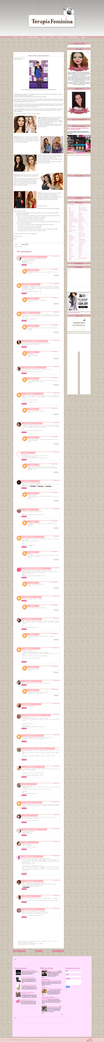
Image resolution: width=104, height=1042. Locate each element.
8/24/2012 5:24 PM (56, 422)
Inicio (15, 37)
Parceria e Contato (72, 37)
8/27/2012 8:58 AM (54, 269)
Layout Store (31, 1039)
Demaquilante (71, 217)
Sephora (70, 248)
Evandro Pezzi (29, 394)
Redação (27, 481)
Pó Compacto (71, 245)
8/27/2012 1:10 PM (56, 814)
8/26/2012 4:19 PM (56, 714)
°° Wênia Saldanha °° (31, 341)
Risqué (70, 246)
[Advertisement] (79, 164)
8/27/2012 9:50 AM (54, 666)
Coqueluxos (28, 597)
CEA (80, 211)
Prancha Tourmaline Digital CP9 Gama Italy (29, 970)
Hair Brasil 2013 (72, 226)
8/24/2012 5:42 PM (56, 452)
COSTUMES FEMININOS (33, 568)
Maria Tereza (29, 423)
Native (80, 237)
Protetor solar (81, 243)
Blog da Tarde (29, 856)
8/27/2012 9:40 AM (54, 551)
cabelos (21, 246)
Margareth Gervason (31, 257)
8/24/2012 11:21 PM (56, 596)
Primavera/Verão (82, 241)
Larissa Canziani (30, 909)
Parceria (70, 241)
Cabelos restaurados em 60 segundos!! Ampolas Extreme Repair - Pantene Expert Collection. (78, 129)
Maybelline (71, 235)
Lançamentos (81, 228)
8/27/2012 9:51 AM (54, 689)
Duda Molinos (81, 219)
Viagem (80, 254)
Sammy (27, 509)
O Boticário (71, 239)
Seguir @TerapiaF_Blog (79, 199)
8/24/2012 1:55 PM (56, 312)
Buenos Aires (71, 211)
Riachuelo (81, 245)
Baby (70, 208)
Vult (79, 256)
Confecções (71, 215)
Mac (69, 234)
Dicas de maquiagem (73, 219)
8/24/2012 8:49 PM (56, 536)
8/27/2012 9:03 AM (54, 351)
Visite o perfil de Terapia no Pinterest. (73, 312)
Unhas (70, 254)
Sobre (22, 37)
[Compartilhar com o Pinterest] (27, 244)
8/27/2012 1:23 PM (56, 841)
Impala (70, 228)
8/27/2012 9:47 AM (54, 633)
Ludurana (80, 232)
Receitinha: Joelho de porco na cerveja (53, 1006)
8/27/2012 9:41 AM (54, 582)
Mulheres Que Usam (45, 970)
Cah (26, 784)
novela (70, 259)
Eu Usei (44, 37)
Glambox (80, 224)
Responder (24, 264)
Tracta (80, 252)
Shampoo (80, 248)
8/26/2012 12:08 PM (56, 703)
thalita (32, 270)
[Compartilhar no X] (24, 244)
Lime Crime (81, 230)
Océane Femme (82, 239)
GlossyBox (48, 486)
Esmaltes (70, 222)
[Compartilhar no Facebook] (26, 244)
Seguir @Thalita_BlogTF (71, 199)
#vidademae (81, 204)
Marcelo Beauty (82, 234)
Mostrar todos (62, 1014)
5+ (69, 206)
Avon (80, 206)
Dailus (80, 215)
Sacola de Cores (44, 987)
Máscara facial (72, 237)
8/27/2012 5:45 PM (56, 880)
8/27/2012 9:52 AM (56, 783)
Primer (70, 243)
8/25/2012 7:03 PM (56, 680)
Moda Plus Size (82, 235)
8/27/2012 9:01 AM (54, 325)
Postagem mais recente (19, 951)
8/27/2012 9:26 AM (54, 492)
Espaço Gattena (44, 1005)
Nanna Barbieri (29, 735)
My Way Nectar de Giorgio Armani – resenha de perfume (50, 980)
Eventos (51, 37)
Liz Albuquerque (30, 767)
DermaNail (81, 217)
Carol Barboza (29, 881)
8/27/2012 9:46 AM (54, 605)
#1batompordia (72, 204)
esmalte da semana (83, 258)
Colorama (80, 213)
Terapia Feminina (4, 1039)
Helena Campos (30, 537)
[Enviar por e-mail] (22, 244)
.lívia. (26, 815)
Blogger (41, 1039)
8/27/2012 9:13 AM (54, 464)
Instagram (41, 486)
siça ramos (28, 896)
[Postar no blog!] (23, 244)
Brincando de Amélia (33, 37)
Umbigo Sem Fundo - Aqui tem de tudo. (48, 997)
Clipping (83, 37)
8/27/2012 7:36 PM (56, 908)
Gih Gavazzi (29, 802)
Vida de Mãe (60, 37)
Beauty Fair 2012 (82, 208)
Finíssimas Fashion (31, 367)
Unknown (28, 284)
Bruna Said (28, 704)
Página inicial (38, 951)
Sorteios (80, 250)
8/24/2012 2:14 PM (56, 340)
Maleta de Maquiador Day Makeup (52, 971)
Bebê (70, 210)
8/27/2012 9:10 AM (54, 408)
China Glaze (71, 213)
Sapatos (80, 246)
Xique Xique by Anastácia (33, 715)
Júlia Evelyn (28, 681)
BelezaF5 (33, 486)
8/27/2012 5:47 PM (56, 895)
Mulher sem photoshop (45, 979)
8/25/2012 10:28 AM (56, 618)
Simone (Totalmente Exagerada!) (35, 748)
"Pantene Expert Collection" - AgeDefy (28, 977)
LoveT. (27, 842)
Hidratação (81, 226)
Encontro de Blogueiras (73, 221)
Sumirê (70, 252)
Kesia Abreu (29, 619)
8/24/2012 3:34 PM (56, 393)
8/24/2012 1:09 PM (56, 283)
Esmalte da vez (82, 221)
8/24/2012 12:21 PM (56, 256)
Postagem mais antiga (58, 951)
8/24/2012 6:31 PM (56, 480)
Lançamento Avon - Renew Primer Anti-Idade (29, 985)
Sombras (70, 250)
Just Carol (26, 887)
